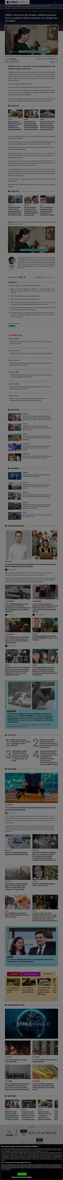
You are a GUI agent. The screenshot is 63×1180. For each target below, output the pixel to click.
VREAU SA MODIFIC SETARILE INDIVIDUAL (21, 1177)
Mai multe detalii (44, 1151)
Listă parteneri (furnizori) (6, 1170)
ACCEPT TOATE (22, 1174)
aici (41, 1156)
